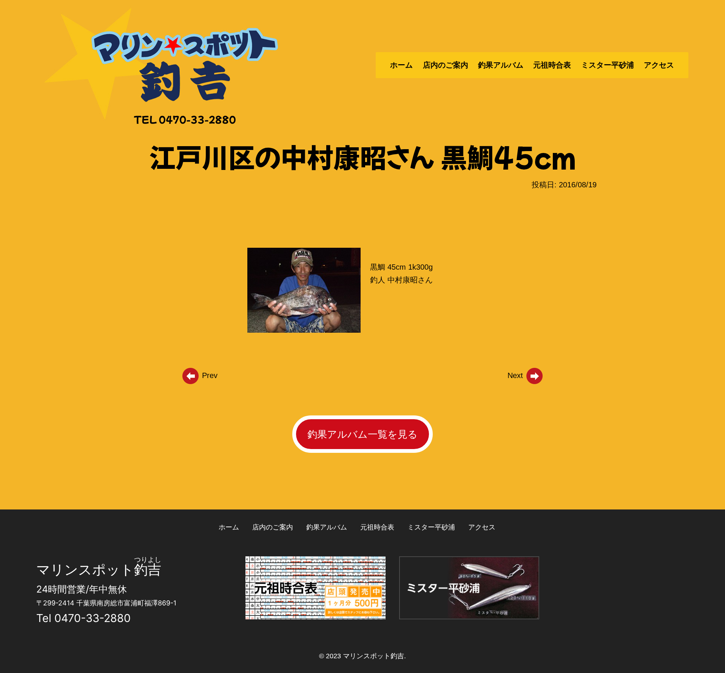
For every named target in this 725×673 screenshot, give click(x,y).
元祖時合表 (552, 64)
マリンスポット (85, 569)
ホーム (401, 64)
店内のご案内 (445, 64)
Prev (209, 375)
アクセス (659, 64)
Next (516, 375)
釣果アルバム (500, 64)
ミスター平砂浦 (607, 64)
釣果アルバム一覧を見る (362, 434)
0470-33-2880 (92, 618)
